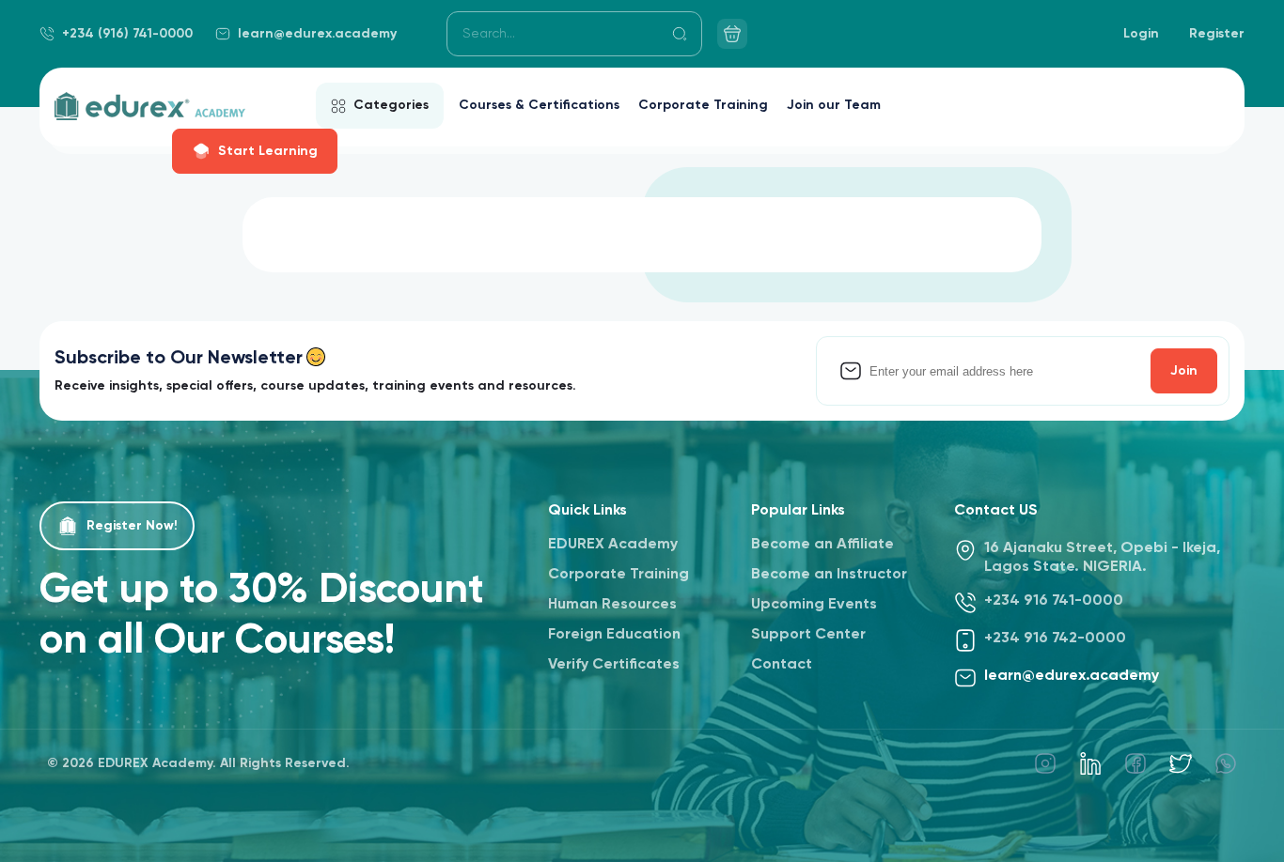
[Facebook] (1135, 763)
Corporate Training (703, 105)
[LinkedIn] (1090, 763)
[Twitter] (1180, 763)
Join (1184, 370)
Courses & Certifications (539, 105)
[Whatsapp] (1225, 763)
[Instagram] (1045, 763)
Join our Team (834, 105)
